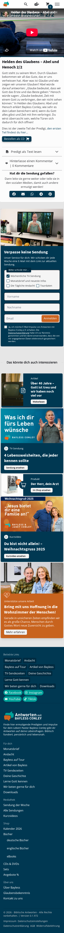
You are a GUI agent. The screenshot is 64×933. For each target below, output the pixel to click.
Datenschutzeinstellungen (33, 921)
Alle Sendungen (13, 810)
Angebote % (11, 875)
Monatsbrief (12, 660)
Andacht (29, 660)
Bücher (8, 834)
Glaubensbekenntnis (16, 893)
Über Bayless (11, 887)
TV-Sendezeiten (15, 673)
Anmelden (50, 318)
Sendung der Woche (16, 805)
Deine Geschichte (40, 673)
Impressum (9, 921)
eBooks (11, 856)
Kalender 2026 (12, 829)
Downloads (47, 686)
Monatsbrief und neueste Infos (28, 280)
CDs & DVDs (11, 864)
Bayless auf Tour (15, 667)
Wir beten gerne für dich (20, 686)
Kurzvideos (10, 816)
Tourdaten (46, 285)
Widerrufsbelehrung (48, 925)
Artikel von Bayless (42, 667)
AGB (32, 925)
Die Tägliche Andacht (23, 285)
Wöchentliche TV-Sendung (26, 276)
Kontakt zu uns (13, 898)
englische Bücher (18, 848)
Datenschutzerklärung (18, 332)
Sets (6, 869)
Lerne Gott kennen (17, 680)
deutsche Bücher (18, 840)
